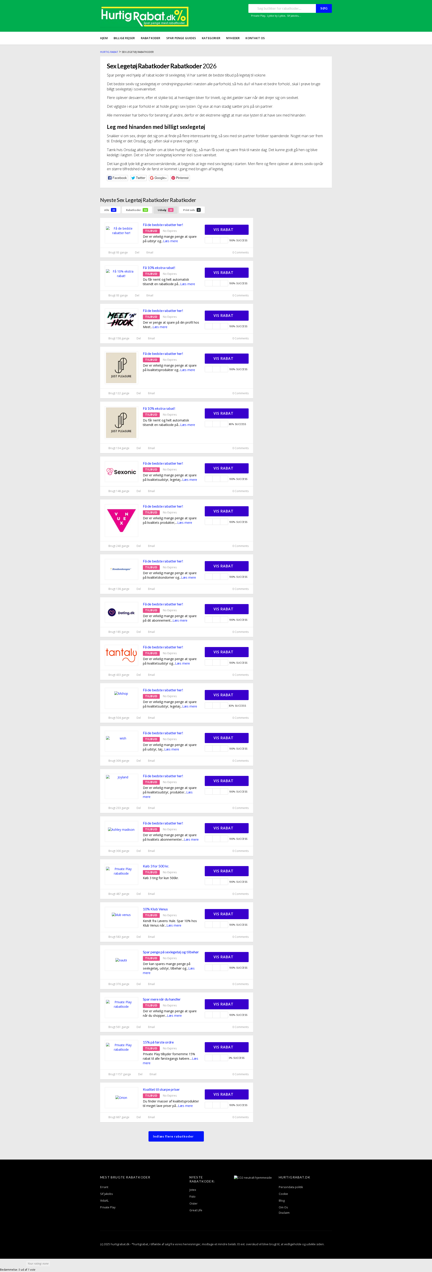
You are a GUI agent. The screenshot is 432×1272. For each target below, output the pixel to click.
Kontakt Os (255, 38)
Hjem (104, 38)
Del (136, 252)
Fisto (192, 1196)
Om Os (283, 1207)
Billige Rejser (124, 38)
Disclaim (284, 1213)
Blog (282, 1201)
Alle (109, 210)
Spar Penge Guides (181, 38)
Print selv (191, 210)
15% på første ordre (158, 1042)
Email (149, 252)
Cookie (283, 1194)
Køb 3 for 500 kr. (156, 866)
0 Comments (240, 252)
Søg (324, 8)
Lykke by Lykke (276, 15)
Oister (193, 1203)
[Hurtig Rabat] (145, 16)
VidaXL (104, 1201)
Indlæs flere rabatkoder (174, 1136)
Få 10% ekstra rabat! (159, 267)
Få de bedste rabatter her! (163, 224)
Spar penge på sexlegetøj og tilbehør (171, 952)
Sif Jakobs (292, 15)
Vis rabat (224, 229)
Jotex (192, 1190)
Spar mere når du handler (162, 999)
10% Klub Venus (155, 909)
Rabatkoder (150, 38)
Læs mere (170, 241)
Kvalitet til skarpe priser (161, 1089)
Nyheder (233, 38)
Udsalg (165, 210)
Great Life (195, 1210)
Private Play (258, 15)
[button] (117, 178)
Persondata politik (291, 1187)
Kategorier (211, 38)
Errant (104, 1187)
